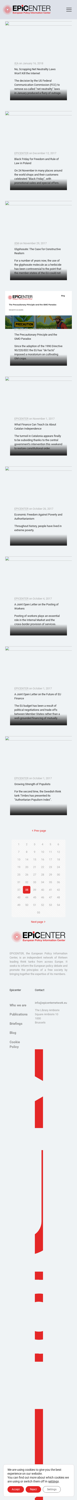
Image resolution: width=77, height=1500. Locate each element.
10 (42, 851)
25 (18, 874)
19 (18, 867)
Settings (51, 1489)
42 (58, 889)
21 (34, 867)
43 (18, 897)
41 (50, 889)
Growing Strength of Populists (32, 784)
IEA (16, 63)
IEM (16, 243)
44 (26, 897)
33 (34, 882)
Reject (33, 1489)
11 (50, 851)
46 (42, 897)
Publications (19, 1014)
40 (42, 889)
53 (50, 905)
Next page (37, 921)
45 (34, 897)
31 (18, 882)
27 (34, 874)
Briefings (16, 1024)
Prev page (40, 830)
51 (34, 905)
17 (50, 859)
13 (18, 859)
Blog (13, 1033)
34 (42, 882)
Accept (16, 1489)
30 (58, 874)
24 (58, 867)
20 (26, 867)
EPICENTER (21, 153)
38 (26, 889)
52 (42, 905)
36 (58, 882)
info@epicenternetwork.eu (51, 1002)
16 (42, 859)
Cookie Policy (15, 1044)
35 (50, 882)
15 (34, 859)
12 (58, 851)
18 (58, 859)
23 (50, 867)
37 (18, 889)
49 (18, 905)
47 (50, 897)
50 (26, 905)
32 (26, 882)
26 (26, 874)
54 (58, 905)
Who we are (18, 1005)
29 (50, 874)
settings (53, 1481)
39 (34, 889)
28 (42, 874)
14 (26, 859)
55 (38, 912)
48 (58, 897)
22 (42, 867)
